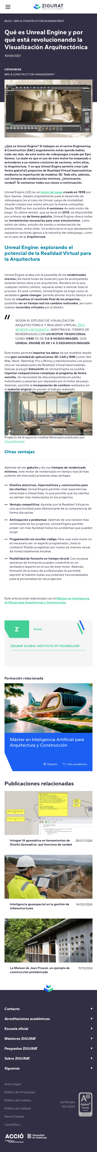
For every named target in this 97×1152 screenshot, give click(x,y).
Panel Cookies (14, 1116)
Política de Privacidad (20, 1092)
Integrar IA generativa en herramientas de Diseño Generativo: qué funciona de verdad (41, 842)
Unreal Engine (15, 441)
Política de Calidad (18, 1108)
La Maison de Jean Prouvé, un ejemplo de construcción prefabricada (40, 970)
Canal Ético (12, 1125)
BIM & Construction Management (39, 21)
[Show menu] (8, 7)
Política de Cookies (18, 1100)
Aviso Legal (13, 1084)
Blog (8, 21)
